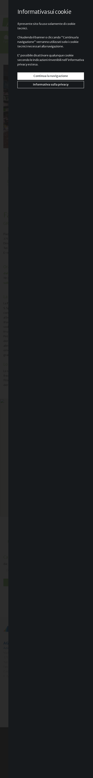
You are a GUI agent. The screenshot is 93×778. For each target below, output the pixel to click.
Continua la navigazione (50, 76)
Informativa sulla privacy (50, 84)
